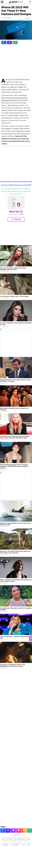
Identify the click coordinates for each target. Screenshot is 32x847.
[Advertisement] (16, 62)
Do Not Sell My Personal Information (15, 844)
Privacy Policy (28, 844)
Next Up (15, 211)
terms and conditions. (20, 839)
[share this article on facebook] (3, 42)
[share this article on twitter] (9, 42)
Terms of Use (24, 844)
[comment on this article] (24, 830)
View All (18, 219)
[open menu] (2, 2)
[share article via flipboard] (18, 830)
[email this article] (13, 830)
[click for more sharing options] (15, 42)
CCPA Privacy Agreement (5, 844)
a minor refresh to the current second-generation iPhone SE (14, 97)
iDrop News (13, 838)
